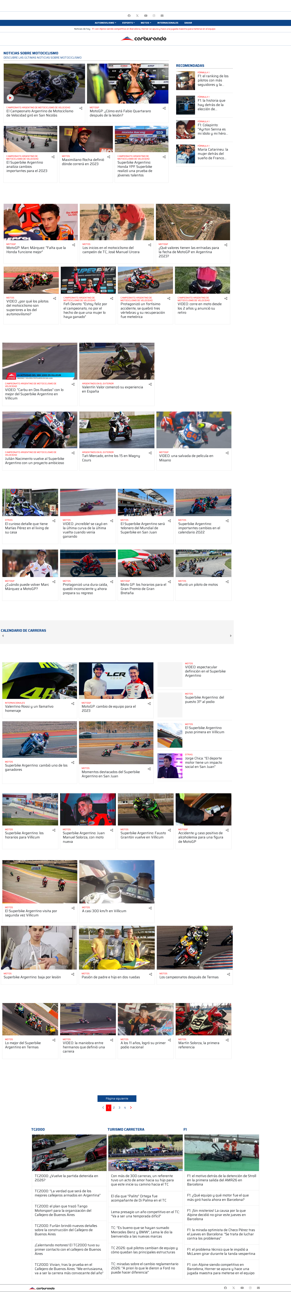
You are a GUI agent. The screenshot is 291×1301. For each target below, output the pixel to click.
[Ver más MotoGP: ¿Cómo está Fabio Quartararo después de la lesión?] (127, 84)
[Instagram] (154, 15)
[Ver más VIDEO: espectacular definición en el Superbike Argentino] (169, 674)
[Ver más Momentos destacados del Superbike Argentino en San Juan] (116, 742)
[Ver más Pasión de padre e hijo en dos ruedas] (117, 948)
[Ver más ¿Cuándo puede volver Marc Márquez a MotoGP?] (30, 563)
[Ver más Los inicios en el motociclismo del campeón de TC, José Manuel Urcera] (117, 222)
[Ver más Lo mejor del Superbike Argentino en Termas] (30, 1019)
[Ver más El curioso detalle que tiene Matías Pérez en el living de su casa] (30, 502)
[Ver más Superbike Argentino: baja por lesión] (39, 948)
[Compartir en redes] (80, 108)
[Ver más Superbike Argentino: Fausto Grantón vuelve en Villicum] (146, 809)
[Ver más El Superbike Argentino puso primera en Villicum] (169, 735)
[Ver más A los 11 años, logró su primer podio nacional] (146, 1019)
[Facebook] (129, 15)
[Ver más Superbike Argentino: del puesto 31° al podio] (169, 704)
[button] (105, 23)
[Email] (162, 15)
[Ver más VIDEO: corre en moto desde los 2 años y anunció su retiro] (202, 280)
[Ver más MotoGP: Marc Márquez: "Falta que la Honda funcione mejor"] (41, 222)
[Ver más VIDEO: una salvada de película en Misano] (193, 430)
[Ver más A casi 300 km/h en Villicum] (116, 881)
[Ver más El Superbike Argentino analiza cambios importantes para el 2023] (30, 139)
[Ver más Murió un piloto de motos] (203, 563)
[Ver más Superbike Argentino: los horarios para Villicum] (30, 809)
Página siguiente (117, 1098)
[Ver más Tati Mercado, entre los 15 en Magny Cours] (116, 430)
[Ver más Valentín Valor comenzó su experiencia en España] (116, 361)
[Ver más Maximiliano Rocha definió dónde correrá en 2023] (86, 139)
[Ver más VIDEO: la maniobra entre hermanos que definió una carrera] (88, 1019)
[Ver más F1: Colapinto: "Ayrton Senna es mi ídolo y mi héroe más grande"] (185, 129)
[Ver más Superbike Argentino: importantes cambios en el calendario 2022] (203, 502)
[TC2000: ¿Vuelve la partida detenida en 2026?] (69, 1153)
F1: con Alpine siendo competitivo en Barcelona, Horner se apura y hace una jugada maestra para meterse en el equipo (153, 29)
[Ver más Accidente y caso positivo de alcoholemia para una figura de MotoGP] (203, 809)
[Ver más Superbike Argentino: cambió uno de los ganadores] (39, 739)
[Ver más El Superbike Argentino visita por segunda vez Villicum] (39, 881)
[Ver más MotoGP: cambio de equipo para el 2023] (116, 680)
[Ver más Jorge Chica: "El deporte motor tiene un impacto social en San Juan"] (169, 765)
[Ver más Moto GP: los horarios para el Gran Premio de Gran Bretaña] (146, 563)
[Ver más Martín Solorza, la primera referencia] (203, 1019)
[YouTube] (145, 15)
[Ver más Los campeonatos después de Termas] (195, 948)
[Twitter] (137, 15)
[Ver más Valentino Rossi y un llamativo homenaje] (39, 680)
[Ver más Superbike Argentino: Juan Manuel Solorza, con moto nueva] (88, 809)
